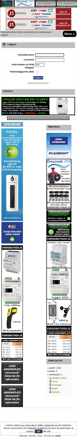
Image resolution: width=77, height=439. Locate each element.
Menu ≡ (69, 34)
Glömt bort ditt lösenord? (38, 83)
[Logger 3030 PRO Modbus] (38, 106)
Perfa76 (56, 392)
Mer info (47, 431)
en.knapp (56, 385)
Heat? (55, 388)
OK (38, 431)
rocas (54, 381)
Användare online (57, 378)
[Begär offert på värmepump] (38, 118)
